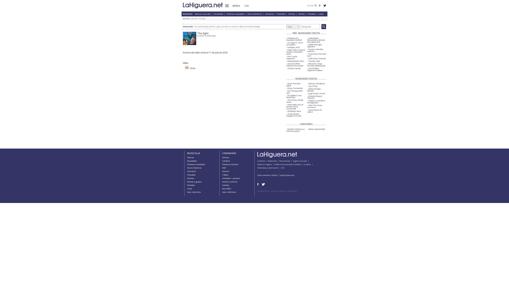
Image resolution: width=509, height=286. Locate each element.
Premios (291, 14)
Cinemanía (229, 153)
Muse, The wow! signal (293, 84)
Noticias (190, 157)
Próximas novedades (235, 14)
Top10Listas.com (286, 175)
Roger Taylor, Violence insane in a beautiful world (295, 52)
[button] (227, 6)
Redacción (272, 161)
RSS (282, 168)
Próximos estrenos (230, 164)
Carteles (225, 185)
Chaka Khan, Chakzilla (317, 58)
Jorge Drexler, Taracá (316, 93)
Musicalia (186, 18)
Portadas (311, 14)
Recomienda (284, 161)
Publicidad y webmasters (267, 168)
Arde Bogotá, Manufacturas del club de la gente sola (316, 40)
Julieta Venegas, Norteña (314, 90)
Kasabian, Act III (294, 47)
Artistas (301, 14)
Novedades (218, 14)
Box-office (226, 188)
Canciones (269, 14)
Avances (225, 171)
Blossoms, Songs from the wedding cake (316, 64)
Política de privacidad (283, 164)
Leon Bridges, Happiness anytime (314, 69)
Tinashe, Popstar (294, 68)
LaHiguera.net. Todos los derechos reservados (277, 191)
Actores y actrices (229, 181)
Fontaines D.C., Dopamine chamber (294, 39)
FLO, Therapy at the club (294, 92)
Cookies (307, 164)
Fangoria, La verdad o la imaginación (316, 101)
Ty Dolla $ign (210, 36)
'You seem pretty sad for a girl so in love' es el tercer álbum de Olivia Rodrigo (227, 26)
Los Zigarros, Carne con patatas (294, 43)
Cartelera (226, 161)
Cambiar (297, 164)
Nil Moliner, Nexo (294, 111)
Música (236, 5)
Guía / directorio (194, 192)
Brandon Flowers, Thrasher (314, 97)
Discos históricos (254, 14)
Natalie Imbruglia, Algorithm (314, 45)
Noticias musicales (203, 14)
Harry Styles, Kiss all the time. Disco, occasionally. (294, 106)
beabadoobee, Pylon (296, 61)
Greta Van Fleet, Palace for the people (294, 64)
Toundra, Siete (314, 61)
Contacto (261, 161)
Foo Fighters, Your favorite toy (294, 96)
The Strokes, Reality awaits (294, 101)
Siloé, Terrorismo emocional (314, 106)
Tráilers (225, 175)
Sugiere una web (300, 161)
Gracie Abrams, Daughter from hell (293, 115)
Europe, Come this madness (315, 50)
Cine (246, 5)
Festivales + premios (231, 178)
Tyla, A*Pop (312, 86)
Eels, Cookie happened (291, 57)
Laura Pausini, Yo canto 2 (314, 111)
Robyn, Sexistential (295, 88)
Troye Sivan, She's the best (316, 55)
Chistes (274, 175)
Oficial (192, 68)
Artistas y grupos (194, 181)
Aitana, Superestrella (316, 129)
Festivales (281, 14)
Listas (320, 14)
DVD (224, 168)
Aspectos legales (264, 164)
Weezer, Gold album (316, 83)
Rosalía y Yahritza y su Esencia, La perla (295, 130)
